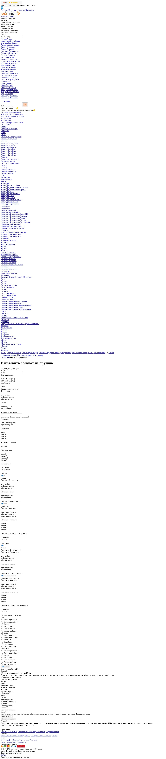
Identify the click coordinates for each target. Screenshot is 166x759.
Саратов (15, 79)
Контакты (33, 740)
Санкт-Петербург (7, 40)
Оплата (20, 736)
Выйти (111, 353)
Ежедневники (6, 179)
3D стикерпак (6, 120)
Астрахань (15, 45)
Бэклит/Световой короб (10, 163)
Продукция (5, 357)
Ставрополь (5, 88)
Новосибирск (14, 41)
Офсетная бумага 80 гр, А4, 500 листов (16, 277)
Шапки (3, 340)
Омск (11, 71)
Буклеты (4, 157)
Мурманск (5, 69)
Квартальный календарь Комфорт (14, 216)
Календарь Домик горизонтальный (14, 188)
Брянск (3, 49)
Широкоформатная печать (11, 344)
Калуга (3, 61)
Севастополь (6, 82)
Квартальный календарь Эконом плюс (15, 222)
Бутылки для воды (8, 161)
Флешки (4, 332)
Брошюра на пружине (9, 143)
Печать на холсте (7, 287)
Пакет (3, 279)
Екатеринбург (6, 43)
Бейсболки (5, 131)
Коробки (4, 242)
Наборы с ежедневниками (11, 112)
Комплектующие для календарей (13, 232)
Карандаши (5, 206)
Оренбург (4, 73)
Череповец (5, 98)
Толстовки (5, 330)
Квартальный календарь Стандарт (14, 218)
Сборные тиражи (9, 355)
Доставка (4, 10)
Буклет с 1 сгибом (8, 149)
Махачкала (11, 67)
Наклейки (5, 267)
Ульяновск (15, 92)
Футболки (5, 334)
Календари (5, 183)
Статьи (54, 736)
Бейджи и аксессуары (9, 129)
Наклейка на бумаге (8, 259)
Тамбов (13, 88)
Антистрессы (6, 125)
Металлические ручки (9, 255)
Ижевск (11, 57)
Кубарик (4, 251)
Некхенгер (5, 271)
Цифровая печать (26, 355)
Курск (12, 65)
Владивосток (14, 51)
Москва (4, 39)
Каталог (7, 101)
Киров (17, 61)
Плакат (3, 289)
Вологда (4, 55)
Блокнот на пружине (9, 139)
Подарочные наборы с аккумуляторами (16, 305)
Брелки (3, 141)
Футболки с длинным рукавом (13, 116)
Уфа (2, 94)
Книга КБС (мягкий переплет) (12, 228)
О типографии (6, 740)
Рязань (3, 79)
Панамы (4, 281)
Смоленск (5, 86)
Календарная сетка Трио (10, 186)
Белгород (11, 47)
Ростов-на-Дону (12, 77)
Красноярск (5, 65)
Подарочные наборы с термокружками (16, 309)
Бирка (3, 133)
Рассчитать (6, 716)
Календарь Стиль (7, 196)
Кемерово (10, 61)
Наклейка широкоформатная (12, 265)
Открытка (5, 275)
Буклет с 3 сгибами (8, 153)
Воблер (4, 167)
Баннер (3, 127)
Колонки (4, 230)
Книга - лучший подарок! (11, 224)
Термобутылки (6, 328)
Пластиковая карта (8, 293)
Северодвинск (6, 84)
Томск (15, 90)
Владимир (5, 53)
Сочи (11, 86)
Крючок (4, 249)
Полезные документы (21, 740)
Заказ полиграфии (25, 732)
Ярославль (14, 98)
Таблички (4, 326)
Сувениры (5, 322)
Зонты (3, 181)
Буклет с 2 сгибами (8, 151)
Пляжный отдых (7, 297)
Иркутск (4, 59)
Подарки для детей (8, 299)
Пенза (15, 73)
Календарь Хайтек (8, 198)
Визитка (4, 165)
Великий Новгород (7, 50)
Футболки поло (7, 336)
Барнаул (4, 47)
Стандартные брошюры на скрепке (14, 318)
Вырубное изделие (8, 169)
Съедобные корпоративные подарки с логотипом (20, 324)
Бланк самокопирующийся (11, 137)
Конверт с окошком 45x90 (11, 234)
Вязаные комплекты (8, 171)
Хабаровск (9, 94)
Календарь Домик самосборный (13, 190)
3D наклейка (6, 118)
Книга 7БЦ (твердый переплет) (13, 226)
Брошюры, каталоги (8, 147)
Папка (3, 283)
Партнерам (30, 10)
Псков (3, 77)
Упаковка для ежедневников (12, 114)
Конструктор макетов (16, 10)
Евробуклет (5, 177)
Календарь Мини (7, 192)
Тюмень (8, 92)
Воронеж (11, 55)
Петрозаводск (11, 75)
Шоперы (4, 346)
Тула (2, 92)
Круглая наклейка (8, 244)
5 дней (6, 667)
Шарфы (4, 342)
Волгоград (13, 53)
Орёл (11, 73)
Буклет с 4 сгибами (8, 155)
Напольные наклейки (9, 269)
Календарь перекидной (10, 204)
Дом (2, 175)
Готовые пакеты (7, 173)
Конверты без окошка (9, 240)
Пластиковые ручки (8, 295)
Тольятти (9, 90)
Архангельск (6, 45)
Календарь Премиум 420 (10, 194)
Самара (9, 79)
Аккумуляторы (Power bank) (12, 123)
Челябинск (14, 96)
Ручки (3, 311)
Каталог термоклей (8, 210)
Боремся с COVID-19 (9, 732)
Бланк (3, 135)
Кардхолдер (5, 208)
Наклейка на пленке (8, 261)
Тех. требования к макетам (41, 736)
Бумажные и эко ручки (10, 159)
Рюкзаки (4, 314)
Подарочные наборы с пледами (13, 307)
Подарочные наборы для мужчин (14, 303)
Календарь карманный (9, 202)
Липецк (4, 67)
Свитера (4, 316)
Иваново (4, 57)
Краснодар (13, 63)
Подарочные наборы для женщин (14, 301)
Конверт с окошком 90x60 (11, 236)
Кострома (4, 63)
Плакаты (4, 291)
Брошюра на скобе (8, 145)
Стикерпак (5, 320)
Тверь (3, 90)
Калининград (13, 59)
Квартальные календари (10, 212)
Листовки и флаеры (8, 253)
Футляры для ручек (8, 338)
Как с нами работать (9, 736)
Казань (14, 43)
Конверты (5, 238)
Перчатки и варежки (9, 285)
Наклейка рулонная (8, 263)
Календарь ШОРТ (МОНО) (11, 200)
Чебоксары (5, 96)
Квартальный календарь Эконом (13, 220)
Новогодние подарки (9, 273)
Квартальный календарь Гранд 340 (14, 214)
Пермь (3, 75)
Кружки (4, 246)
